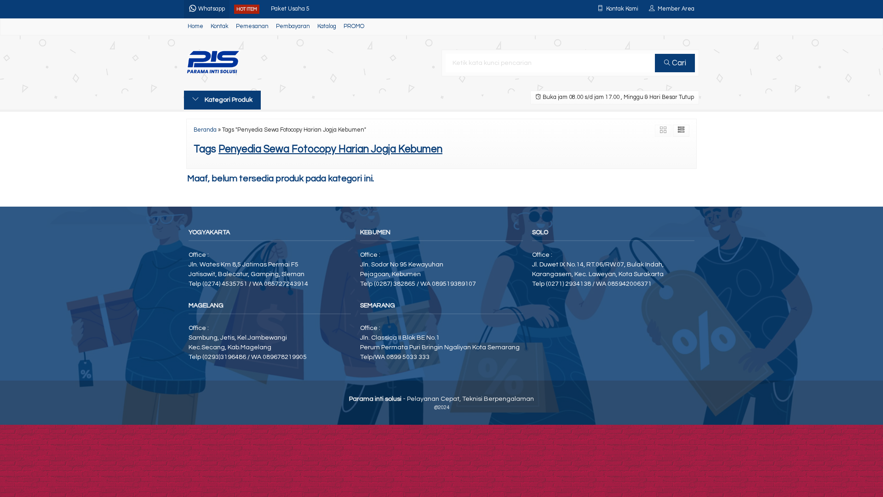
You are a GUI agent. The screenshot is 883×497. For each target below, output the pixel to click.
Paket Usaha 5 (290, 7)
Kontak (220, 26)
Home (195, 26)
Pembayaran (293, 26)
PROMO (354, 26)
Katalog (326, 26)
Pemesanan (252, 26)
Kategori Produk (227, 100)
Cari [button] (678, 63)
